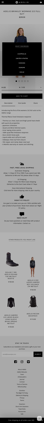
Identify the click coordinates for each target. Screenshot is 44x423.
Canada (22, 63)
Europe (22, 67)
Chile (22, 72)
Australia (22, 54)
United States (22, 58)
